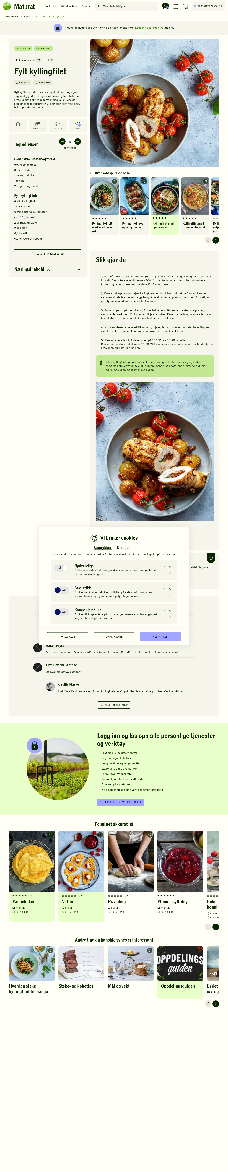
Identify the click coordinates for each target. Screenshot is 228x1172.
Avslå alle (68, 636)
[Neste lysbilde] (215, 240)
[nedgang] (62, 141)
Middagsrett (23, 48)
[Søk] (99, 6)
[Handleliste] (186, 6)
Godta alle (160, 636)
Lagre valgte (114, 636)
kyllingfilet (28, 201)
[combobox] (127, 6)
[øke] (77, 141)
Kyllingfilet (43, 48)
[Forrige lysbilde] (208, 240)
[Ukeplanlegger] (175, 6)
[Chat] (165, 6)
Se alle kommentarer (114, 704)
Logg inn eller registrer (149, 28)
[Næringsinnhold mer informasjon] (48, 269)
